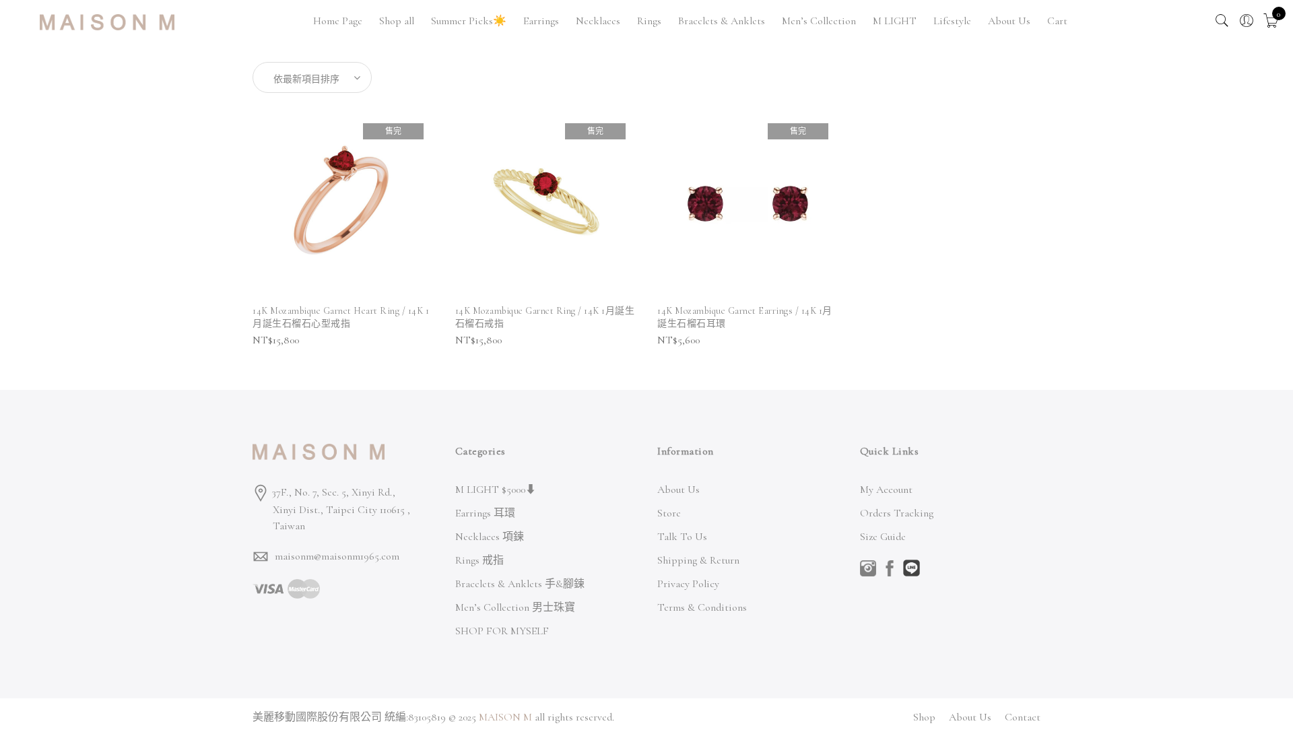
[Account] (1246, 21)
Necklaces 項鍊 (489, 536)
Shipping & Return (698, 560)
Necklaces (598, 21)
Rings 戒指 (479, 560)
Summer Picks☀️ (468, 21)
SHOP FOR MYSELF (502, 631)
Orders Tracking (896, 513)
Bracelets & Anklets (721, 21)
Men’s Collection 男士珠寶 (515, 607)
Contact (1022, 717)
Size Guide (883, 536)
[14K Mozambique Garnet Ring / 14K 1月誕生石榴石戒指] (545, 203)
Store (669, 513)
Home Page (337, 21)
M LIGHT (895, 21)
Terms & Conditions (702, 607)
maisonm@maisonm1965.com (337, 556)
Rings (649, 21)
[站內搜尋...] (1222, 21)
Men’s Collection (819, 21)
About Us (1009, 21)
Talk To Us (682, 536)
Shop (924, 717)
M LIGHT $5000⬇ (495, 489)
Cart (1057, 21)
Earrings (541, 21)
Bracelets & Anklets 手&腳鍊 (520, 584)
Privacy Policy (688, 584)
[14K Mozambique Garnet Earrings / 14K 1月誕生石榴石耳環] (747, 203)
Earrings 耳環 (485, 513)
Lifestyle (952, 21)
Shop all (396, 21)
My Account (886, 489)
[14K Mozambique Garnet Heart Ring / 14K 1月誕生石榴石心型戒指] (343, 203)
